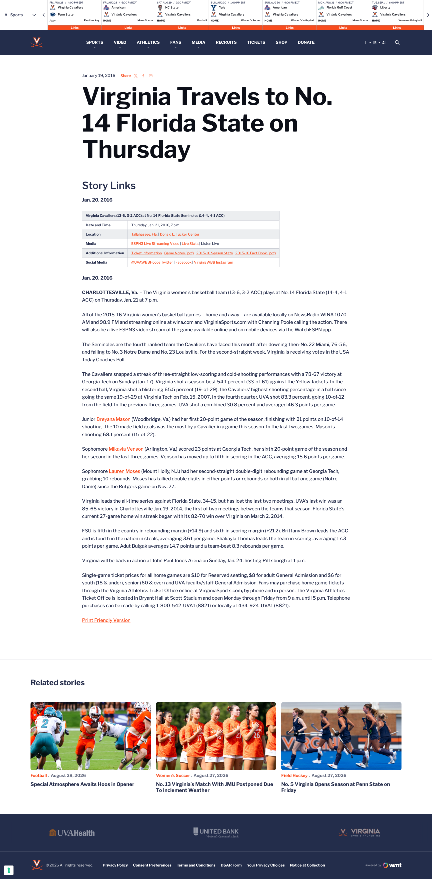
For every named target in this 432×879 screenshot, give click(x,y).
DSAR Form (231, 865)
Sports (94, 42)
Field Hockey (294, 775)
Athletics (148, 42)
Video (120, 42)
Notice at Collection (307, 865)
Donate (306, 42)
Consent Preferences (152, 865)
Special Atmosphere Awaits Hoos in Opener (82, 784)
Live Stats (190, 243)
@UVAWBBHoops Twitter (152, 262)
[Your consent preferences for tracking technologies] (9, 870)
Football (38, 775)
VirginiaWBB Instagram (213, 262)
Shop (281, 42)
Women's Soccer (173, 775)
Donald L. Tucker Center (180, 234)
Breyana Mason (113, 419)
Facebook (184, 262)
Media (198, 42)
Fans (175, 42)
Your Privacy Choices (266, 865)
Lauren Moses (124, 471)
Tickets (256, 42)
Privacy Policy (115, 865)
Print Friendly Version (106, 620)
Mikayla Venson (126, 449)
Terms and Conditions (196, 865)
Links (74, 27)
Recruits (226, 42)
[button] (44, 15)
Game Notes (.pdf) (179, 253)
